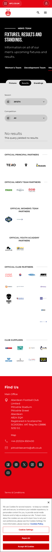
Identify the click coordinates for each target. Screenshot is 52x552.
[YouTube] (8, 472)
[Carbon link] (20, 310)
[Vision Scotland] (43, 322)
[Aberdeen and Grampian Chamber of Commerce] (43, 310)
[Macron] (26, 165)
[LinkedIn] (40, 464)
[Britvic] (20, 275)
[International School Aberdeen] (20, 322)
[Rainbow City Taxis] (32, 275)
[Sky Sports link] (9, 348)
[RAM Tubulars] (32, 190)
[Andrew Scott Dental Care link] (32, 298)
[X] (24, 464)
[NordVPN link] (32, 310)
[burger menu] (45, 12)
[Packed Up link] (9, 310)
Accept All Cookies (26, 546)
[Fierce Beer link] (9, 298)
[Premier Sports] (43, 360)
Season (8, 95)
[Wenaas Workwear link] (9, 360)
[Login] (46, 3)
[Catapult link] (20, 360)
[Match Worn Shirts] (43, 275)
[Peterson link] (20, 219)
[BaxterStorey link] (20, 348)
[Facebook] (8, 464)
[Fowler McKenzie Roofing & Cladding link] (20, 249)
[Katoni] (32, 322)
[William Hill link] (43, 348)
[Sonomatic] (9, 287)
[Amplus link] (9, 249)
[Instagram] (16, 464)
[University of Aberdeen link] (20, 298)
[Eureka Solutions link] (32, 360)
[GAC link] (9, 219)
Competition (10, 111)
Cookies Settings (26, 529)
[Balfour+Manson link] (43, 298)
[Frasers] (20, 190)
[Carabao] (9, 322)
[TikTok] (32, 464)
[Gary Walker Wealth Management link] (20, 287)
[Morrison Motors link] (32, 348)
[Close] (48, 502)
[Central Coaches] (9, 275)
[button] (25, 102)
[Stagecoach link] (32, 287)
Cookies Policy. (37, 524)
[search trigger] (38, 12)
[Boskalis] (41, 165)
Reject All (26, 538)
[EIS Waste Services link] (9, 190)
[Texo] (11, 165)
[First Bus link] (43, 287)
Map (13, 435)
